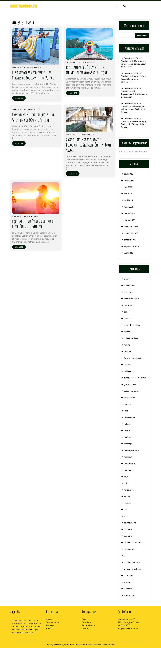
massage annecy (131, 450)
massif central (130, 463)
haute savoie (129, 397)
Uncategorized (130, 549)
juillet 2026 (129, 180)
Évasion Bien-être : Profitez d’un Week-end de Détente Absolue (33, 117)
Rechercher (134, 25)
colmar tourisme (131, 338)
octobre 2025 (130, 239)
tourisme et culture (132, 542)
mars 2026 (128, 207)
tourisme (128, 536)
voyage (127, 582)
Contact (109, 6)
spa (125, 509)
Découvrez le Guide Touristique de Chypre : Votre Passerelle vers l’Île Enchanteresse (134, 77)
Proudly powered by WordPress (60, 644)
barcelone (128, 292)
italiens (127, 424)
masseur (128, 457)
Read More (19, 98)
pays (126, 476)
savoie (127, 496)
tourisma (128, 529)
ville (126, 555)
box (125, 312)
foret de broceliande (133, 358)
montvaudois (20, 67)
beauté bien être (131, 298)
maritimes (128, 437)
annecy (127, 279)
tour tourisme (130, 522)
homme (127, 404)
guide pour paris (131, 391)
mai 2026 (128, 193)
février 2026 (129, 213)
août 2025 (128, 253)
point (126, 483)
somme (127, 503)
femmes (127, 351)
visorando (128, 575)
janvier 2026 (129, 220)
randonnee (129, 490)
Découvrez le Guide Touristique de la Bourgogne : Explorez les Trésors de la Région (134, 122)
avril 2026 (128, 200)
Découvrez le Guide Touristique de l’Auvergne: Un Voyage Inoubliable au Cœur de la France (134, 62)
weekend (128, 588)
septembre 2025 (131, 246)
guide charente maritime (135, 377)
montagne (128, 470)
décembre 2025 (131, 226)
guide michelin (130, 384)
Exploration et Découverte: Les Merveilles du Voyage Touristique (86, 69)
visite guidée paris (132, 562)
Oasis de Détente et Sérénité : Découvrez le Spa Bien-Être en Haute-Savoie (89, 145)
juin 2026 (128, 187)
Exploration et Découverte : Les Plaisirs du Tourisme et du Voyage (33, 75)
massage (128, 443)
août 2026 (128, 174)
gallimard (128, 371)
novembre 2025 (131, 233)
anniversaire (129, 285)
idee (126, 410)
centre (127, 318)
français (127, 364)
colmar (127, 331)
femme (127, 345)
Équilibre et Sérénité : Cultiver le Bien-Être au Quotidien (33, 223)
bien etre (128, 305)
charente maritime (132, 325)
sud (125, 516)
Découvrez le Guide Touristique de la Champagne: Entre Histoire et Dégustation (134, 92)
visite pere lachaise (132, 569)
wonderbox (129, 595)
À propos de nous (93, 6)
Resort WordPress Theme (87, 644)
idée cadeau (129, 417)
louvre (127, 430)
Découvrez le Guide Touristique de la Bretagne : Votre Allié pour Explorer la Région (133, 107)
